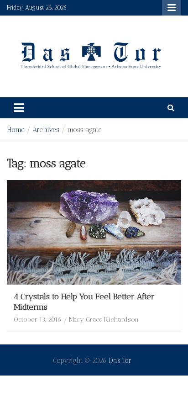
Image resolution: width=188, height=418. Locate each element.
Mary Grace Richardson (104, 319)
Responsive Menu (171, 8)
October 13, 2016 (38, 319)
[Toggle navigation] (19, 107)
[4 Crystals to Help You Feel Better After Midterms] (94, 232)
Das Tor (120, 360)
